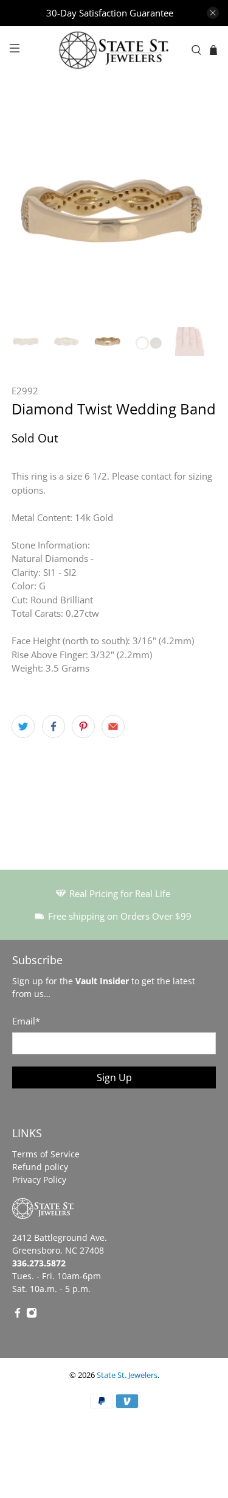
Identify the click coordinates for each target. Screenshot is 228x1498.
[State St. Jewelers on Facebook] (17, 1315)
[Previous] (31, 212)
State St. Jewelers (127, 1375)
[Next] (197, 212)
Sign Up (114, 1077)
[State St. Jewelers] (114, 50)
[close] (213, 13)
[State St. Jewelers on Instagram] (31, 1315)
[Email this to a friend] (113, 726)
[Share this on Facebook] (53, 726)
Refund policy (40, 1167)
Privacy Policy (39, 1179)
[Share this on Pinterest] (83, 726)
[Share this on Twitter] (23, 726)
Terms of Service (46, 1154)
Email (26, 1021)
